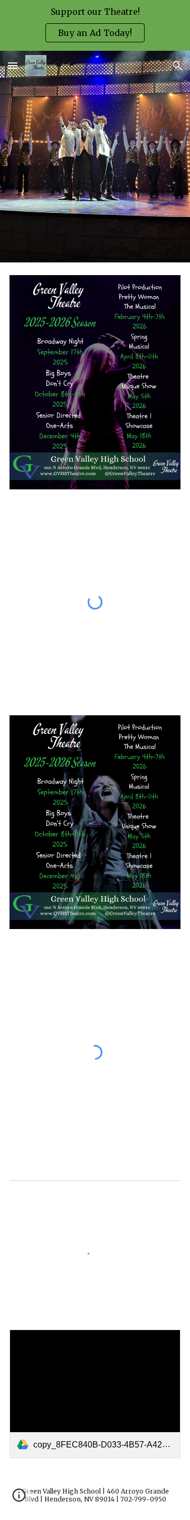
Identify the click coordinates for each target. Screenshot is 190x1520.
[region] (95, 25)
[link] (95, 1394)
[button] (12, 65)
